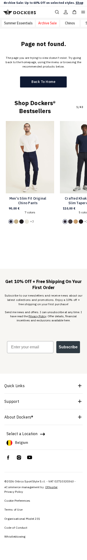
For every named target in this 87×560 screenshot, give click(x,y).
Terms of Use (13, 509)
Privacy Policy (37, 316)
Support (11, 401)
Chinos (70, 23)
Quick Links (14, 385)
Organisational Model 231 (22, 518)
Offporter (51, 487)
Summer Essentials (18, 23)
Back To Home (43, 82)
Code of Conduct (15, 527)
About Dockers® (18, 417)
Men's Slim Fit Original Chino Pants (27, 200)
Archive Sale (47, 23)
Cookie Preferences (17, 500)
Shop (79, 3)
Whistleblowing (15, 536)
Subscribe (68, 347)
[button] (4, 3)
